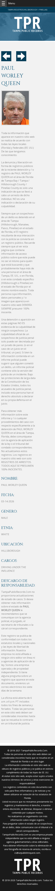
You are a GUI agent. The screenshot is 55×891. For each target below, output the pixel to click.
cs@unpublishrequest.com (27, 852)
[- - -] (3, 3)
